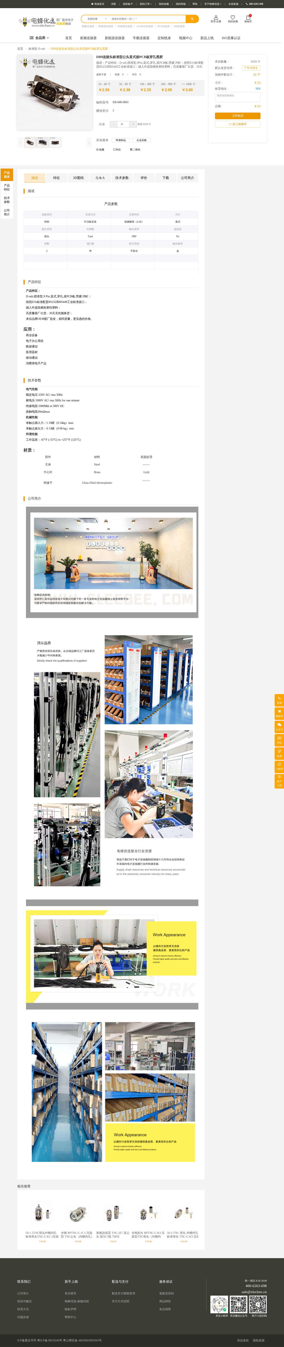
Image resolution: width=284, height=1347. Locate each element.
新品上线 (207, 38)
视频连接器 (88, 26)
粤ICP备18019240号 (49, 1340)
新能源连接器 (105, 26)
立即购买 (238, 115)
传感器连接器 (124, 26)
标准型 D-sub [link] (36, 48)
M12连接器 (163, 26)
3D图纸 (78, 178)
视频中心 (185, 38)
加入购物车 (239, 124)
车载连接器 (141, 38)
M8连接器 (179, 26)
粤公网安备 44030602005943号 (82, 1340)
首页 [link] (20, 48)
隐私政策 (259, 1340)
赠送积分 (102, 110)
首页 (68, 38)
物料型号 (102, 102)
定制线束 (164, 38)
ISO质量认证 (231, 38)
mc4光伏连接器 (145, 26)
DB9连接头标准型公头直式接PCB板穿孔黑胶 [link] (79, 48)
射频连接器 (88, 38)
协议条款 (243, 1340)
